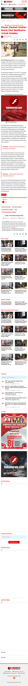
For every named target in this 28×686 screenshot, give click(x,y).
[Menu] (2, 1)
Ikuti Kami (14, 218)
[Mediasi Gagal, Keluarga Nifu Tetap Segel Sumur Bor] (21, 271)
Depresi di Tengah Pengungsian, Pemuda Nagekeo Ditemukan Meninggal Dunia (21, 250)
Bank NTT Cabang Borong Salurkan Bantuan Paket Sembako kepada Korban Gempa (16, 387)
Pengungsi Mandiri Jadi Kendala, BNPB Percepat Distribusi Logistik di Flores (6, 250)
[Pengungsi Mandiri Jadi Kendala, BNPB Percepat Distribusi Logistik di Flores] (7, 243)
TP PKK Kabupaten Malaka (9, 212)
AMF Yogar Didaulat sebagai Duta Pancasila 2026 (14, 381)
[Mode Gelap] (23, 1)
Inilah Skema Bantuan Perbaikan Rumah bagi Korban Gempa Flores (15, 398)
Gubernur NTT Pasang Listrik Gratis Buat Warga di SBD (7, 264)
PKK (16, 209)
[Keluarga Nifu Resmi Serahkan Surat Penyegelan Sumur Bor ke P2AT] (7, 285)
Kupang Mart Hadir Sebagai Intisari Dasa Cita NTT (6, 278)
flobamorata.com (7, 36)
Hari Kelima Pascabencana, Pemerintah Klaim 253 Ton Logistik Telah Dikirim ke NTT (15, 404)
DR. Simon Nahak (16, 207)
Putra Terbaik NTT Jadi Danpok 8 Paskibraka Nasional (14, 393)
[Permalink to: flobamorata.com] (2, 36)
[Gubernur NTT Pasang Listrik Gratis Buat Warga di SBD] (7, 257)
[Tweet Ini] (17, 40)
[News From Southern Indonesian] (7, 2)
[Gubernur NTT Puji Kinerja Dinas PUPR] (21, 257)
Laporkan (6, 218)
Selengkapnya (13, 542)
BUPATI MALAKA (6, 207)
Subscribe (22, 218)
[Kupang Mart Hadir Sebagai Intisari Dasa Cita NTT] (7, 271)
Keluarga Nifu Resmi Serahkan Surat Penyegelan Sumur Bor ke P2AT (6, 292)
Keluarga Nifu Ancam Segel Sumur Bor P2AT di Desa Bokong (21, 292)
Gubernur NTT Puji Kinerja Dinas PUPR (20, 263)
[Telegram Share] (23, 40)
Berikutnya (4, 194)
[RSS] (14, 678)
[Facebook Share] (14, 40)
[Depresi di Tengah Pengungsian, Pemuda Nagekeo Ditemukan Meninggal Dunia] (21, 243)
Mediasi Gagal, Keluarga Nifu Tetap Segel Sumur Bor (20, 278)
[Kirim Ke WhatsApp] (26, 40)
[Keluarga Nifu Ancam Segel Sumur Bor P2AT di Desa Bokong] (21, 285)
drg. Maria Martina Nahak (16, 25)
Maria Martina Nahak (7, 209)
